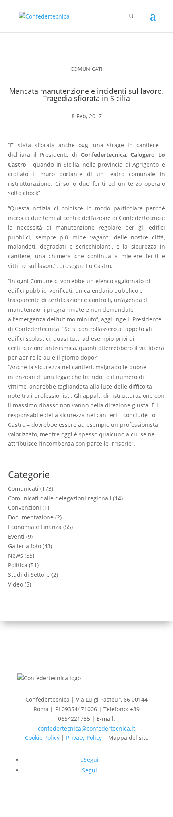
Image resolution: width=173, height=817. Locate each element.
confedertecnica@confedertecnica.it (86, 728)
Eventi (16, 536)
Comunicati (86, 68)
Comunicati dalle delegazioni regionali (59, 498)
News (15, 555)
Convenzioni (24, 507)
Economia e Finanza (35, 527)
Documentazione (31, 517)
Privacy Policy (84, 737)
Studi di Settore (29, 574)
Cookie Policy (42, 737)
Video (15, 584)
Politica (17, 565)
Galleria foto (24, 546)
